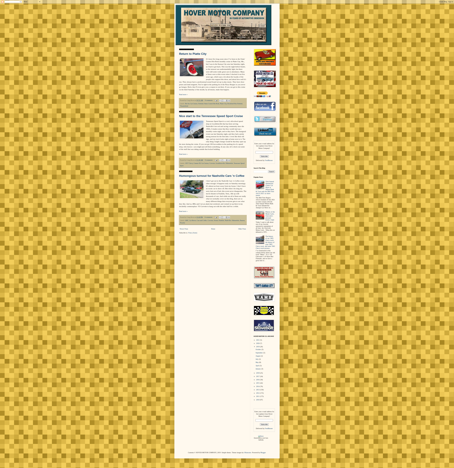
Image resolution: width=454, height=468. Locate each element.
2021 (258, 340)
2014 (258, 386)
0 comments (209, 100)
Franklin (221, 220)
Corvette (212, 163)
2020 (258, 343)
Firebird (200, 104)
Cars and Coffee (202, 220)
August (258, 356)
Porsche (182, 223)
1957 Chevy (189, 163)
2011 (258, 396)
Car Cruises (194, 104)
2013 (258, 390)
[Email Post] (216, 100)
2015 (258, 383)
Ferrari (216, 220)
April (258, 366)
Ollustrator (247, 452)
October (258, 349)
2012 (258, 393)
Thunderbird (184, 106)
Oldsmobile (229, 163)
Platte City (223, 104)
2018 (258, 373)
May (257, 362)
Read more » (183, 94)
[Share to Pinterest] (229, 100)
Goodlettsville (220, 163)
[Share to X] (224, 100)
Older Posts (242, 229)
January (258, 369)
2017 (258, 376)
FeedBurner (269, 160)
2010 (258, 400)
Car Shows (192, 220)
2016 (258, 380)
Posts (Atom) (192, 233)
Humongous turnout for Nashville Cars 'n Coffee (211, 175)
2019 (258, 347)
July (257, 359)
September (259, 353)
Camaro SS (197, 163)
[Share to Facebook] (227, 100)
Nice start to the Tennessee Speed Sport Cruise (211, 116)
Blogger (263, 452)
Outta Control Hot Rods (211, 104)
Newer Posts (184, 229)
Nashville (228, 220)
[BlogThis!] (222, 100)
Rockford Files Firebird (234, 104)
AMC (187, 220)
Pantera (242, 220)
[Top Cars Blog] (261, 436)
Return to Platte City (192, 53)
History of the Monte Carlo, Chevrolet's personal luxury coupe (270, 216)
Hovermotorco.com (259, 438)
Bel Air (187, 104)
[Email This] (220, 100)
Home (213, 229)
